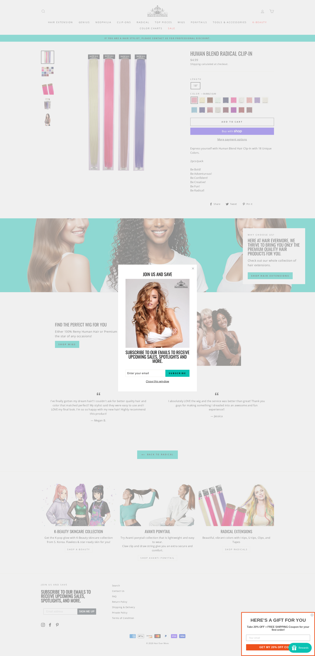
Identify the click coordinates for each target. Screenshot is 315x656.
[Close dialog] (312, 615)
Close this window (157, 381)
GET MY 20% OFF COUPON (278, 647)
